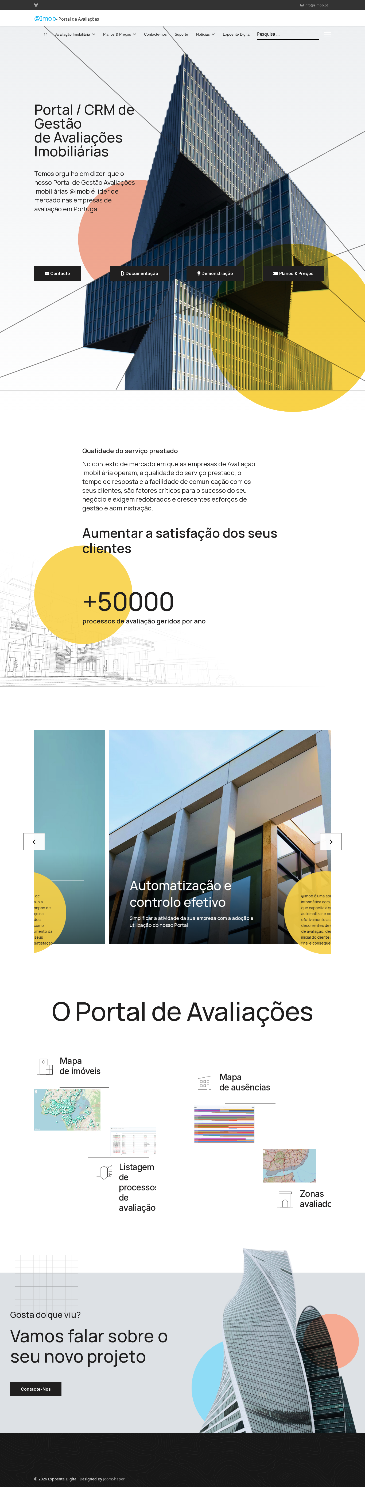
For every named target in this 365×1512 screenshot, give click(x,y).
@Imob (45, 18)
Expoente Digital (236, 34)
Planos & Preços (117, 34)
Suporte (181, 34)
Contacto (59, 273)
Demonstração (216, 273)
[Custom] (36, 4)
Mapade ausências (244, 1082)
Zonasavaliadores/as (328, 1198)
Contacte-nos (155, 34)
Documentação (141, 273)
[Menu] (327, 34)
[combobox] (288, 34)
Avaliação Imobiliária (72, 34)
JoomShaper (114, 1478)
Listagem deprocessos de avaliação (139, 1187)
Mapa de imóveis (80, 1066)
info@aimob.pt (316, 5)
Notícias (203, 34)
